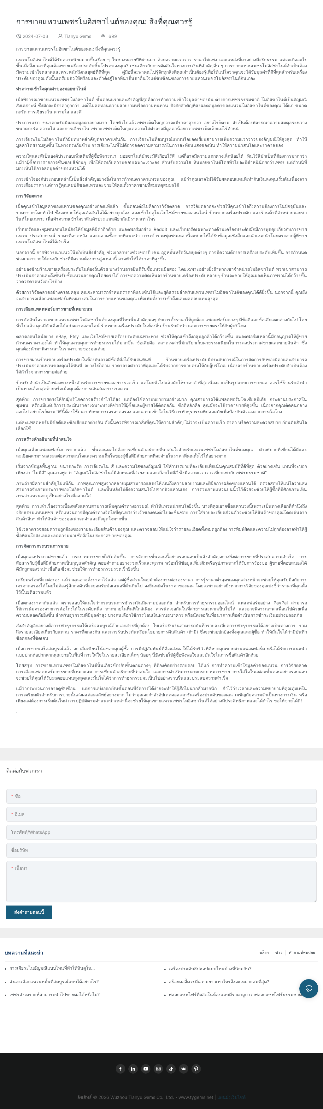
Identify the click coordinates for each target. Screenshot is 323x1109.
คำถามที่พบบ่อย (302, 952)
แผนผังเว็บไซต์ (231, 1097)
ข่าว (278, 952)
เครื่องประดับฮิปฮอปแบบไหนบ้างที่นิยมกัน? (210, 968)
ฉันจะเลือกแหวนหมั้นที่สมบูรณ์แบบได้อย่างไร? (54, 981)
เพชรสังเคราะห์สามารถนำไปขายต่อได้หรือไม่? (54, 994)
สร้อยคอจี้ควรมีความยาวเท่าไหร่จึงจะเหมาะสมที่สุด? (219, 981)
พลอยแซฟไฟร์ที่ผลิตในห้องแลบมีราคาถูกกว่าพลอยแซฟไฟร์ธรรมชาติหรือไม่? (243, 994)
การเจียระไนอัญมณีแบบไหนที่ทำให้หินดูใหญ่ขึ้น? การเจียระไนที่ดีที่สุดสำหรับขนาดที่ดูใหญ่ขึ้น (53, 968)
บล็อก (264, 952)
